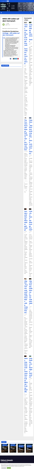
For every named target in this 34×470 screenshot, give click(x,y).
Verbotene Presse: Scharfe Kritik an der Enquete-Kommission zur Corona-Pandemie (26, 44)
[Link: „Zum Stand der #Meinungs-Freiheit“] (30, 209)
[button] (30, 12)
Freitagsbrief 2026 (4, 445)
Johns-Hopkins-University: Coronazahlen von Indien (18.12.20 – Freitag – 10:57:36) (26, 375)
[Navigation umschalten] (32, 12)
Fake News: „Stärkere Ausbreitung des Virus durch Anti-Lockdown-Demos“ (30, 136)
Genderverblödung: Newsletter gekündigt (25, 220)
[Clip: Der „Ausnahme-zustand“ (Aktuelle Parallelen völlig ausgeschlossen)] (25, 278)
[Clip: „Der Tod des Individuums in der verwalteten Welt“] (30, 278)
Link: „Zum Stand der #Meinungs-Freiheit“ (30, 220)
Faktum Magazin (7, 460)
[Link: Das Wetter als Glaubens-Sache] (30, 22)
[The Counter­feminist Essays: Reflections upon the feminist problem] (25, 117)
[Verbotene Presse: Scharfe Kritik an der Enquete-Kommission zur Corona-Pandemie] (25, 22)
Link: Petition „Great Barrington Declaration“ (30, 368)
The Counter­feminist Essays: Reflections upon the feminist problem (26, 135)
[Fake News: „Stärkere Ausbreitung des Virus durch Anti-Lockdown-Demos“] (30, 117)
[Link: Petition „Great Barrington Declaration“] (30, 356)
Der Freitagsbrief (21, 445)
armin (8, 23)
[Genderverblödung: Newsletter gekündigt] (25, 209)
